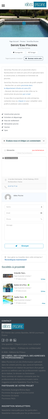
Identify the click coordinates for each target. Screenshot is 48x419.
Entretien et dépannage (13, 117)
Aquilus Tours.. (19, 297)
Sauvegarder (19, 52)
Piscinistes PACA (8, 398)
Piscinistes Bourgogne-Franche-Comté (18, 392)
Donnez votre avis (34, 58)
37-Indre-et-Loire (21, 279)
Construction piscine (12, 114)
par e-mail (26, 94)
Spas (6, 130)
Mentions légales (9, 348)
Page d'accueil (13, 41)
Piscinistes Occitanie (10, 395)
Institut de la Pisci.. (21, 285)
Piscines (22, 41)
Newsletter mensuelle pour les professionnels (21, 413)
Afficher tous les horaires (24, 153)
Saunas (7, 127)
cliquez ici (22, 101)
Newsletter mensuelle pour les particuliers (19, 410)
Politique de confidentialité (29, 348)
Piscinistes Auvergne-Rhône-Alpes (16, 390)
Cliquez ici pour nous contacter (28, 344)
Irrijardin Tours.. (20, 273)
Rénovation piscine (11, 124)
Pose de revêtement (11, 121)
